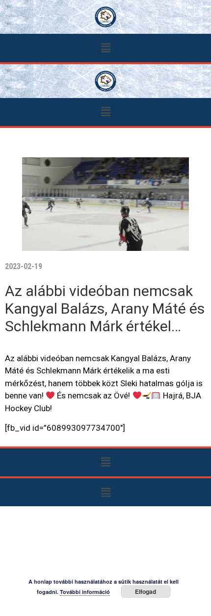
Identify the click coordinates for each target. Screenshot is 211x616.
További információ (85, 591)
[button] (105, 48)
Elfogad (145, 591)
